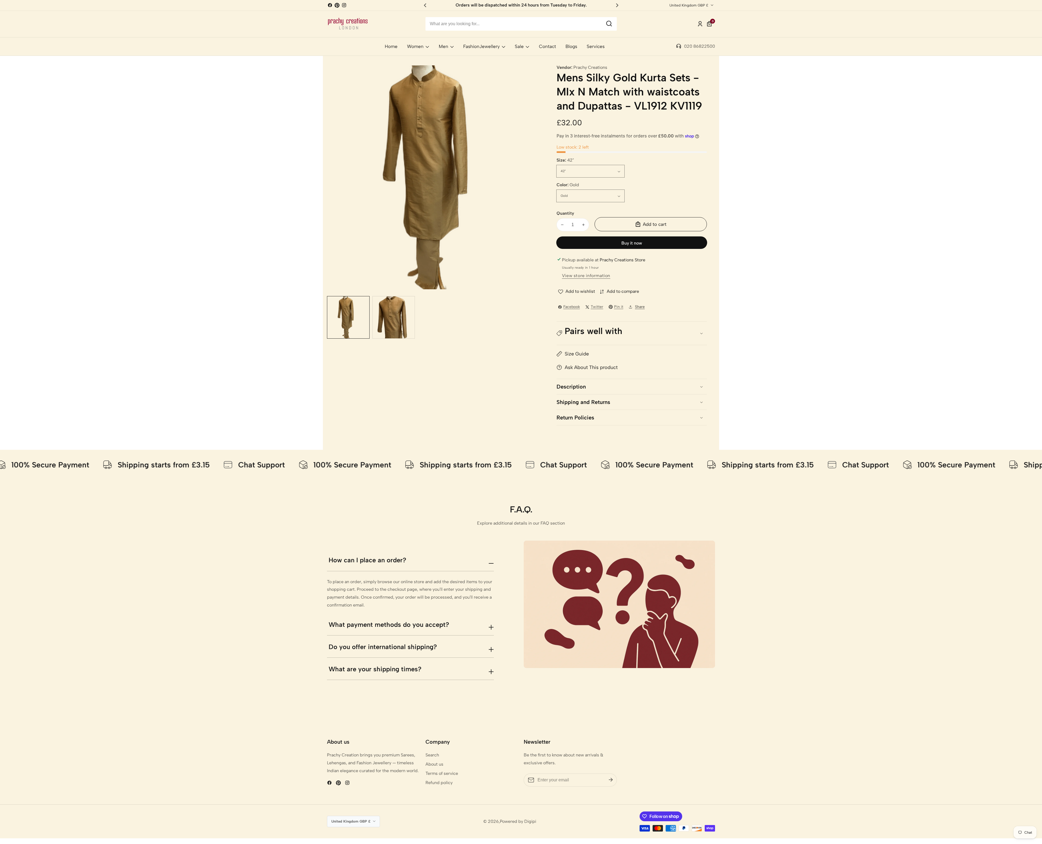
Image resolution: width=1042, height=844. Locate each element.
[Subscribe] (610, 780)
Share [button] (640, 306)
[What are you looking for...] (609, 24)
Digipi (530, 821)
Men (443, 46)
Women (415, 46)
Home (391, 46)
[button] (632, 333)
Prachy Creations (590, 67)
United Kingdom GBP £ (689, 5)
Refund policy (439, 782)
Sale (519, 46)
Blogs (571, 46)
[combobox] (521, 24)
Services (596, 46)
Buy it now (631, 243)
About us (434, 764)
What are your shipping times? (375, 669)
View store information (586, 275)
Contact (547, 46)
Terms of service (441, 773)
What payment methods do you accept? (389, 624)
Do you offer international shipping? (383, 647)
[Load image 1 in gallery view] (348, 317)
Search (432, 755)
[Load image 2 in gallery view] (393, 317)
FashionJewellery (481, 46)
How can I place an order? (367, 560)
